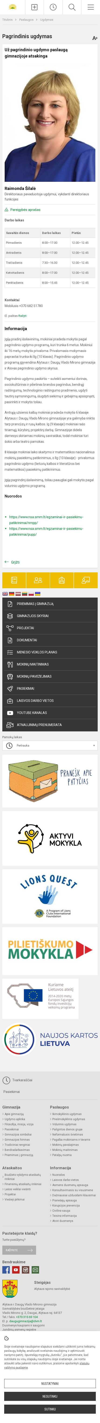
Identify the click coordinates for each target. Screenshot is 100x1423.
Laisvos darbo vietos (35, 701)
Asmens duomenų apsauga (70, 1185)
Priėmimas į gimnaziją (35, 604)
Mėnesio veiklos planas (37, 652)
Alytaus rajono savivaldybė (52, 1289)
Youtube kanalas (32, 713)
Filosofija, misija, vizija (19, 1124)
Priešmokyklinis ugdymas (68, 1119)
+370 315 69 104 (27, 1317)
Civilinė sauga (61, 1210)
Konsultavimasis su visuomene (72, 1190)
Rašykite (12, 1250)
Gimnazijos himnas (17, 1139)
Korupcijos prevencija (66, 1205)
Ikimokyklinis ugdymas (67, 1114)
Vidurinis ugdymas (64, 1124)
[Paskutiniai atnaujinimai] (53, 7)
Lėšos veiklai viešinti (18, 1189)
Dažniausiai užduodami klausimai (74, 1195)
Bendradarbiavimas (17, 1150)
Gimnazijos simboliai (18, 1134)
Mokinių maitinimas (33, 664)
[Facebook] (6, 1270)
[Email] (35, 1270)
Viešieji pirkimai (15, 1199)
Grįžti (15, 562)
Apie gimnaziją (14, 1114)
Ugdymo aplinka (15, 1119)
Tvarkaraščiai (21, 1080)
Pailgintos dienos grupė (67, 1129)
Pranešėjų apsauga (64, 1200)
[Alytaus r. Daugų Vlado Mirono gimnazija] (12, 6)
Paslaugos (26, 19)
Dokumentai (27, 640)
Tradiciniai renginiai (17, 1144)
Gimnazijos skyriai (33, 616)
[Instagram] (25, 1270)
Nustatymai (50, 1384)
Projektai (25, 628)
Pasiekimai (25, 688)
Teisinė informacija (64, 1215)
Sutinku (50, 1409)
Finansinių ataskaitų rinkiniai (23, 1184)
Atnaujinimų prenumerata (39, 725)
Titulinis (7, 19)
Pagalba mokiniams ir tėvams (71, 1139)
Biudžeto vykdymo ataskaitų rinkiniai (23, 1177)
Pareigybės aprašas (25, 210)
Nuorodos (58, 1174)
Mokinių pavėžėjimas (34, 676)
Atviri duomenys (62, 1221)
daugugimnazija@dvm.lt (25, 1321)
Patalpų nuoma (62, 1155)
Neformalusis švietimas (67, 1134)
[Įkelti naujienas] (34, 7)
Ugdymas (46, 19)
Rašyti (22, 316)
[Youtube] (16, 1270)
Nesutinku (50, 1396)
